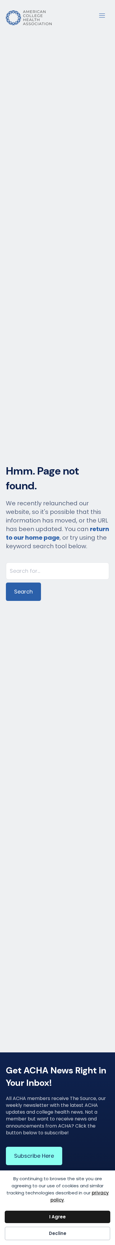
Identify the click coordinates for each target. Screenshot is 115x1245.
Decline (57, 1233)
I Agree (57, 1217)
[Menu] (101, 14)
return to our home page (57, 533)
